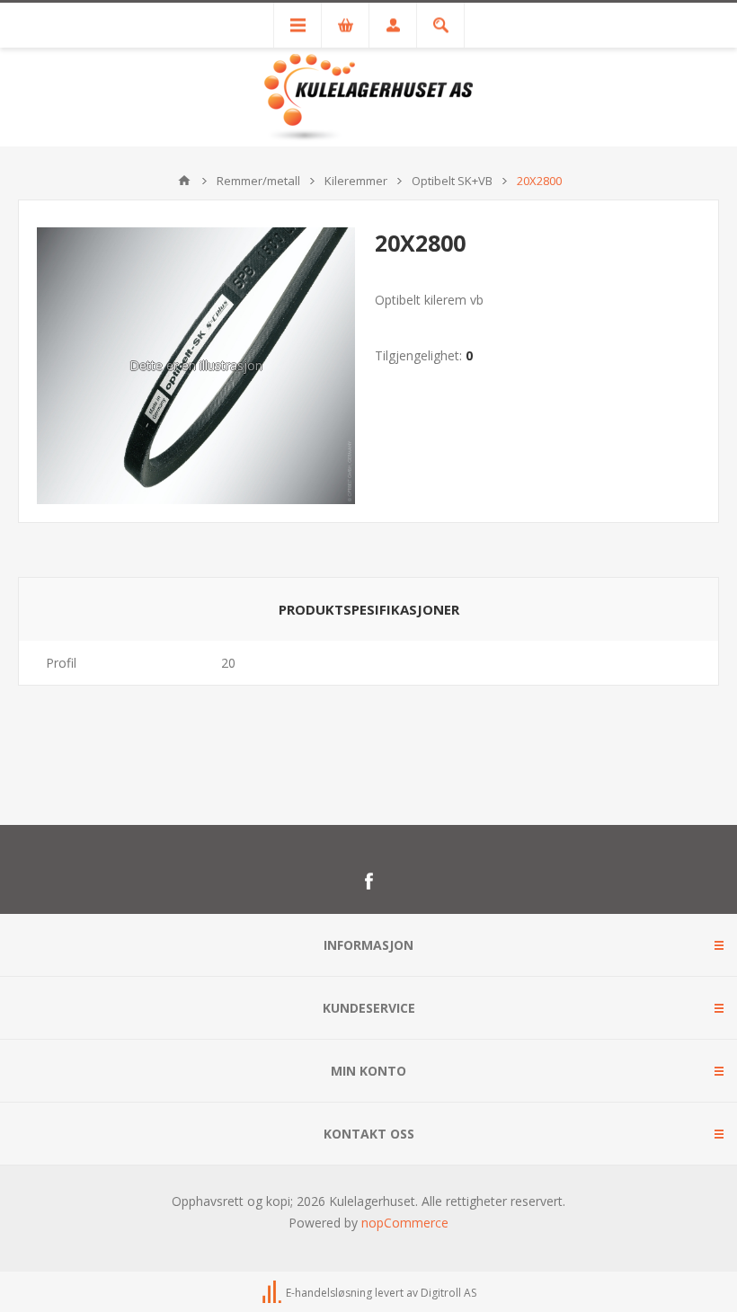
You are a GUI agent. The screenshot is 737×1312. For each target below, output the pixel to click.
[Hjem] (184, 180)
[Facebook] (368, 881)
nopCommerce (404, 1222)
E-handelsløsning (329, 1292)
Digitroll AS (448, 1292)
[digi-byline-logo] (273, 1292)
